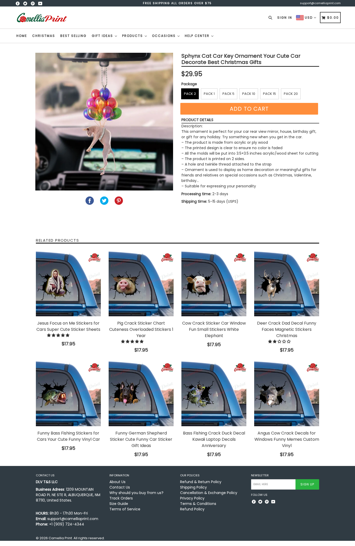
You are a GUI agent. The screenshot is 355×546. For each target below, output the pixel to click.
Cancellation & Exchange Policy (208, 492)
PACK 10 (248, 93)
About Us (117, 481)
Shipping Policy (193, 487)
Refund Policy (192, 509)
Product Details (197, 119)
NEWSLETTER (260, 475)
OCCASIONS (164, 36)
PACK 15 (269, 93)
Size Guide (118, 503)
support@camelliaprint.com (320, 3)
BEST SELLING (73, 36)
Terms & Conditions (198, 503)
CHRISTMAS (43, 36)
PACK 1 (209, 93)
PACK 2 (190, 93)
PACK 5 (228, 93)
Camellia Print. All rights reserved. (77, 538)
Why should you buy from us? (136, 492)
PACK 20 (291, 93)
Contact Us (119, 487)
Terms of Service (124, 509)
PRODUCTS (133, 36)
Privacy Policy (192, 498)
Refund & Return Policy (200, 481)
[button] (58, 335)
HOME (21, 36)
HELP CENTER (198, 36)
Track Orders (121, 498)
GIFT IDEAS (103, 36)
